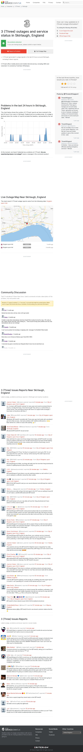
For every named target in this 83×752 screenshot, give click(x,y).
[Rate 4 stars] (71, 83)
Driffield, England (12, 577)
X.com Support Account (66, 30)
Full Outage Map (41, 51)
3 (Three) (17, 6)
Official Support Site (64, 36)
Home (28, 2)
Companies (36, 2)
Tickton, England (45, 489)
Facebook (52, 735)
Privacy (50, 2)
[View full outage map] (27, 224)
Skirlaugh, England (12, 428)
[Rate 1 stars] (62, 83)
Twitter (51, 732)
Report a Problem (14, 51)
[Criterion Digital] (41, 747)
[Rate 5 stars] (74, 83)
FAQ (44, 2)
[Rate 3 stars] (68, 83)
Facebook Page (63, 33)
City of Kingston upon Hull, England (21, 599)
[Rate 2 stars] (65, 83)
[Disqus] (27, 327)
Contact (58, 2)
